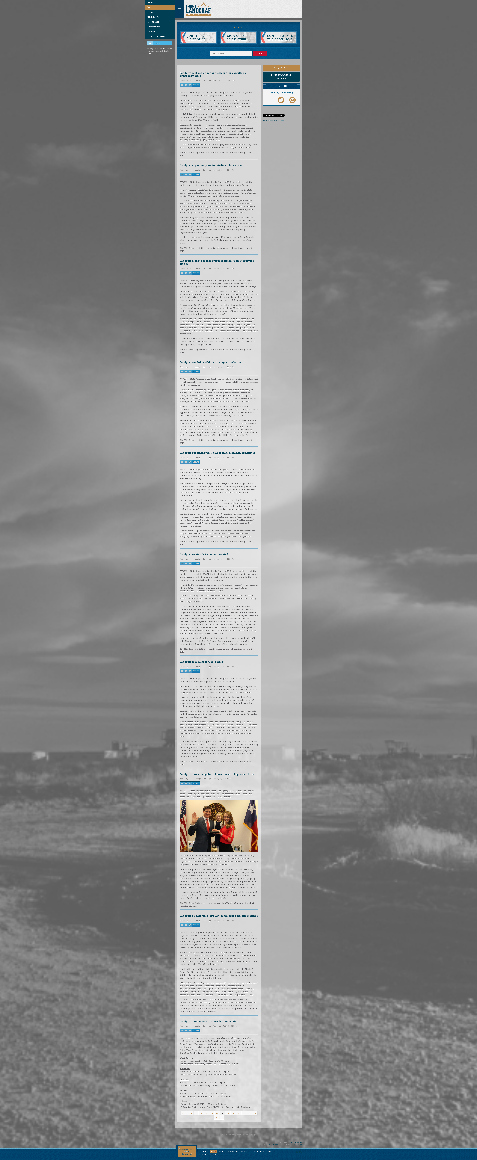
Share (196, 85)
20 (233, 1113)
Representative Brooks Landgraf (187, 1151)
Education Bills (156, 36)
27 (217, 1117)
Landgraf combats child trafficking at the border (211, 362)
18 (222, 1113)
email (164, 48)
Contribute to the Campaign (280, 37)
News (150, 7)
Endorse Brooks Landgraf (281, 77)
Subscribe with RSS (275, 120)
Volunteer (153, 21)
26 (254, 1113)
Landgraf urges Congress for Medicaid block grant (212, 165)
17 (217, 1113)
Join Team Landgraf (196, 37)
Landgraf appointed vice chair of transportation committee (217, 452)
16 (212, 1113)
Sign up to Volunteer (237, 37)
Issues (150, 12)
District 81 (153, 17)
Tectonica (297, 1144)
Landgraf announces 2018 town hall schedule (208, 1021)
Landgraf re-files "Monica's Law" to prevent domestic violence (219, 915)
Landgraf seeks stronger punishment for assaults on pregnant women (213, 74)
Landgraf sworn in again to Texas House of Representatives (217, 774)
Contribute (153, 26)
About (150, 2)
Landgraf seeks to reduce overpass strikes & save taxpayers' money (217, 262)
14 (201, 1113)
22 (244, 1113)
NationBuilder (276, 1144)
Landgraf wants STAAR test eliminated (204, 554)
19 (228, 1113)
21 (239, 1113)
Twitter (157, 43)
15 (206, 1113)
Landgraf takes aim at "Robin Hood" (202, 661)
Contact (151, 31)
